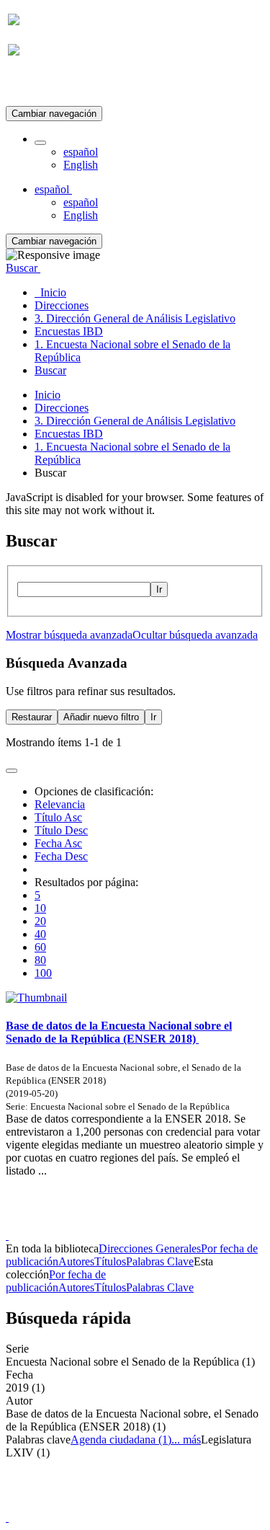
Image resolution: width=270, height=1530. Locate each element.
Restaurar (32, 717)
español (80, 152)
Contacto (104, 1222)
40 (40, 934)
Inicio (47, 395)
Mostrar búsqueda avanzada (69, 635)
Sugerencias (159, 1222)
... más (186, 1439)
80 (40, 960)
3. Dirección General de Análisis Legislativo (135, 421)
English (80, 165)
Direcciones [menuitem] (62, 305)
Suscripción (34, 85)
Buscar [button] (23, 268)
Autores (76, 1261)
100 (43, 973)
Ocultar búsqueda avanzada (195, 635)
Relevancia (60, 804)
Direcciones (62, 408)
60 (40, 947)
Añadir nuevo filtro (101, 717)
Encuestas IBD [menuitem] (69, 331)
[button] (40, 143)
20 (40, 921)
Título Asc (58, 817)
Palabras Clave (160, 1261)
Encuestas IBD (69, 434)
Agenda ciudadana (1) (121, 1439)
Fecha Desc (61, 856)
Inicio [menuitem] (50, 292)
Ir (159, 589)
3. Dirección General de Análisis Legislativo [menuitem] (135, 318)
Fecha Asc (58, 843)
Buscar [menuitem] (50, 370)
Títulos (110, 1261)
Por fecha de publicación (56, 1281)
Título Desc (61, 830)
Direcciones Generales (150, 1248)
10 (40, 908)
